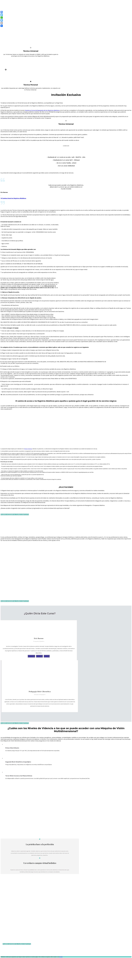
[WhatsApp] (1, 17)
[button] (15, 514)
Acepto (60, 956)
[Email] (1, 23)
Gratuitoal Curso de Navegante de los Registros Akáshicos (42, 110)
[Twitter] (1, 14)
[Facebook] (1, 12)
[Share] (1, 25)
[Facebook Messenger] (1, 20)
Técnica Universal (28, 448)
